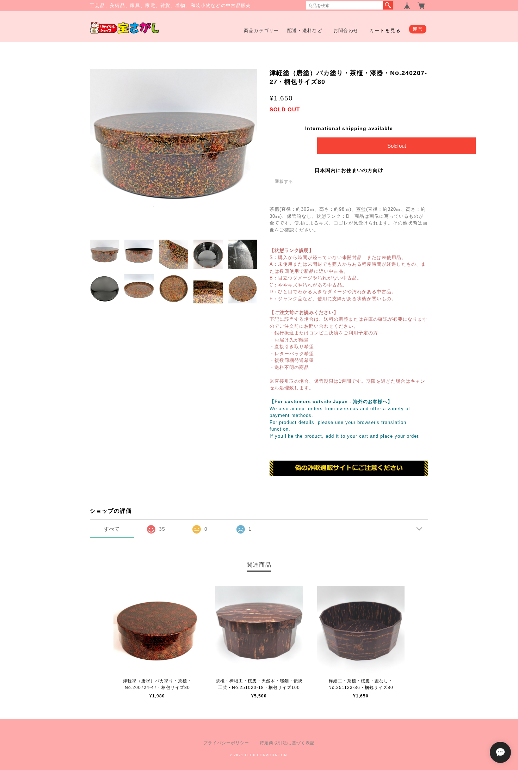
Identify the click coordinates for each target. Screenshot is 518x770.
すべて (112, 529)
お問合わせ (346, 30)
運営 (418, 29)
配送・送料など (304, 30)
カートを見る (385, 30)
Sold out (396, 146)
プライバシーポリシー (226, 742)
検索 (388, 5)
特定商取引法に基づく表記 (287, 742)
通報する (284, 181)
